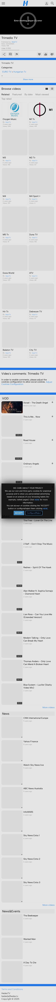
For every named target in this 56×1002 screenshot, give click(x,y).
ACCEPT (19, 513)
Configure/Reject (34, 513)
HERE (37, 500)
